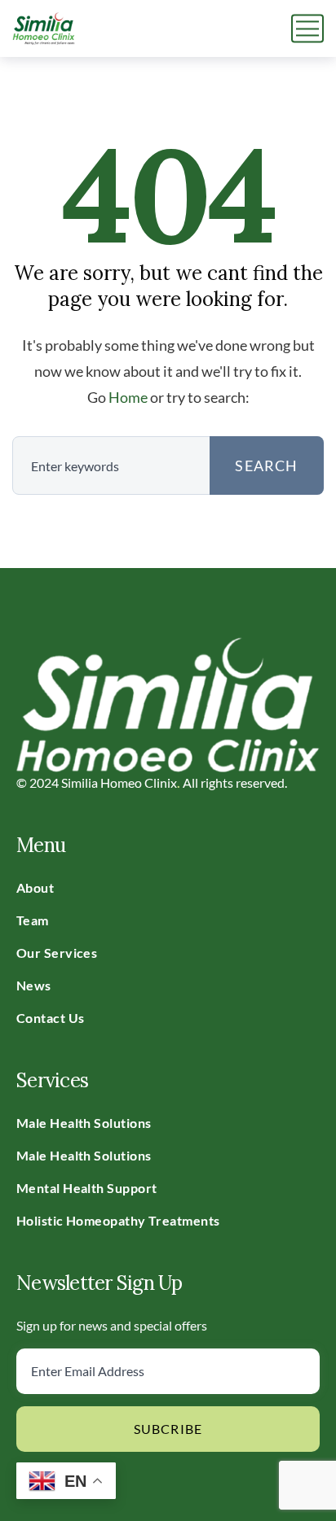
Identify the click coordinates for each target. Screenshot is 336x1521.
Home (128, 397)
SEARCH (266, 465)
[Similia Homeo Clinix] (43, 28)
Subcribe (168, 1428)
